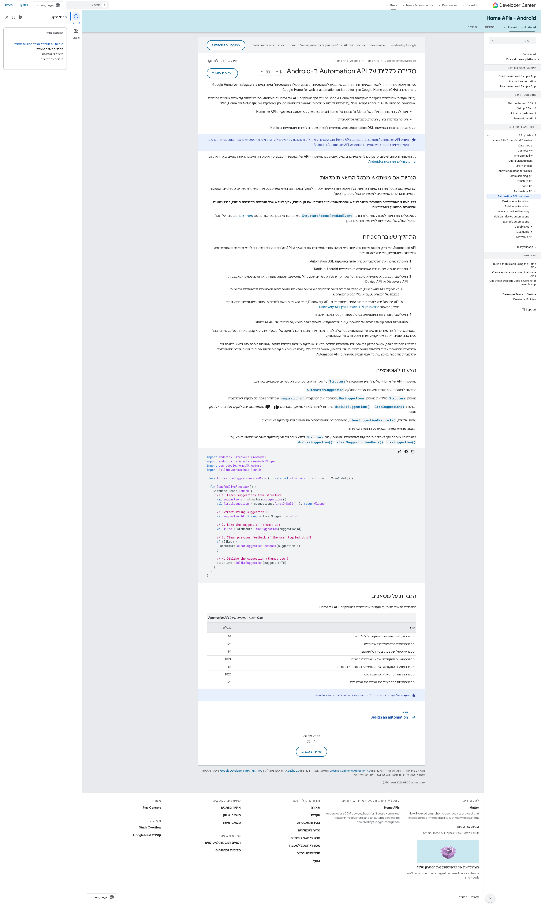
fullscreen (13, 17)
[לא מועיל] (210, 61)
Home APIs (372, 60)
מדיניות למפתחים (228, 850)
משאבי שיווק (232, 815)
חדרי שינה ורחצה (308, 853)
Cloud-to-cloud (468, 827)
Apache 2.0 (292, 770)
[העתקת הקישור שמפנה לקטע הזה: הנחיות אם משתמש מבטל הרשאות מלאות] (315, 178)
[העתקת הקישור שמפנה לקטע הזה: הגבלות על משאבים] (367, 596)
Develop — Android (522, 27)
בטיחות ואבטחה (308, 823)
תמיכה (472, 27)
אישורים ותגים (231, 807)
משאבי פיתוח (231, 823)
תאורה (315, 807)
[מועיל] (216, 61)
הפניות (489, 27)
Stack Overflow (150, 827)
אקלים (315, 815)
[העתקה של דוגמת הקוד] (413, 451)
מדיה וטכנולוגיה (309, 830)
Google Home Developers (400, 60)
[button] (513, 59)
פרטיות (463, 897)
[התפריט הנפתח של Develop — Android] (503, 27)
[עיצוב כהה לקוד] (406, 451)
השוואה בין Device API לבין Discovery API (349, 307)
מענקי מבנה (244, 216)
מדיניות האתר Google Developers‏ (240, 770)
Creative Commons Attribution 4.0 (350, 770)
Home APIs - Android (511, 18)
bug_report (20, 17)
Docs (393, 5)
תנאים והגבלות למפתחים (223, 843)
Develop (472, 5)
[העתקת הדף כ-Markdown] (268, 71)
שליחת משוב (222, 73)
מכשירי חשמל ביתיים (305, 838)
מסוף (23, 5)
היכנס (9, 5)
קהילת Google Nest (147, 835)
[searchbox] (512, 40)
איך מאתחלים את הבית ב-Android (392, 162)
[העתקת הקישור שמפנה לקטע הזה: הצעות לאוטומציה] (372, 370)
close (6, 17)
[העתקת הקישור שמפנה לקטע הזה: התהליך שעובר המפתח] (358, 237)
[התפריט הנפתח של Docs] (385, 5)
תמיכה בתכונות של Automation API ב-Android (343, 144)
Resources (450, 5)
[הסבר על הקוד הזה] (399, 451)
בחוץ (316, 861)
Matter (474, 807)
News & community (419, 5)
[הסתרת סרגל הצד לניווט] (490, 898)
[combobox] (87, 5)
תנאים (475, 897)
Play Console (152, 807)
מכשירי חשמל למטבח (304, 845)
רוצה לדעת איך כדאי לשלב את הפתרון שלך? (448, 867)
